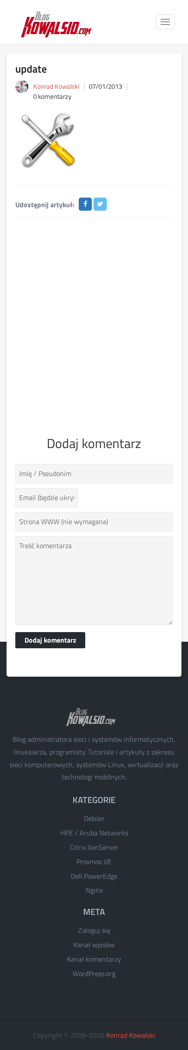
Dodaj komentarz (50, 640)
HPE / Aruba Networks (94, 832)
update (31, 68)
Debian (94, 818)
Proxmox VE (94, 861)
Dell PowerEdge (94, 876)
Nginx (94, 890)
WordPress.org (94, 973)
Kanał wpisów (94, 944)
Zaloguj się (94, 930)
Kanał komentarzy (94, 959)
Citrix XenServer (94, 847)
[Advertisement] (94, 325)
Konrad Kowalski (130, 1035)
